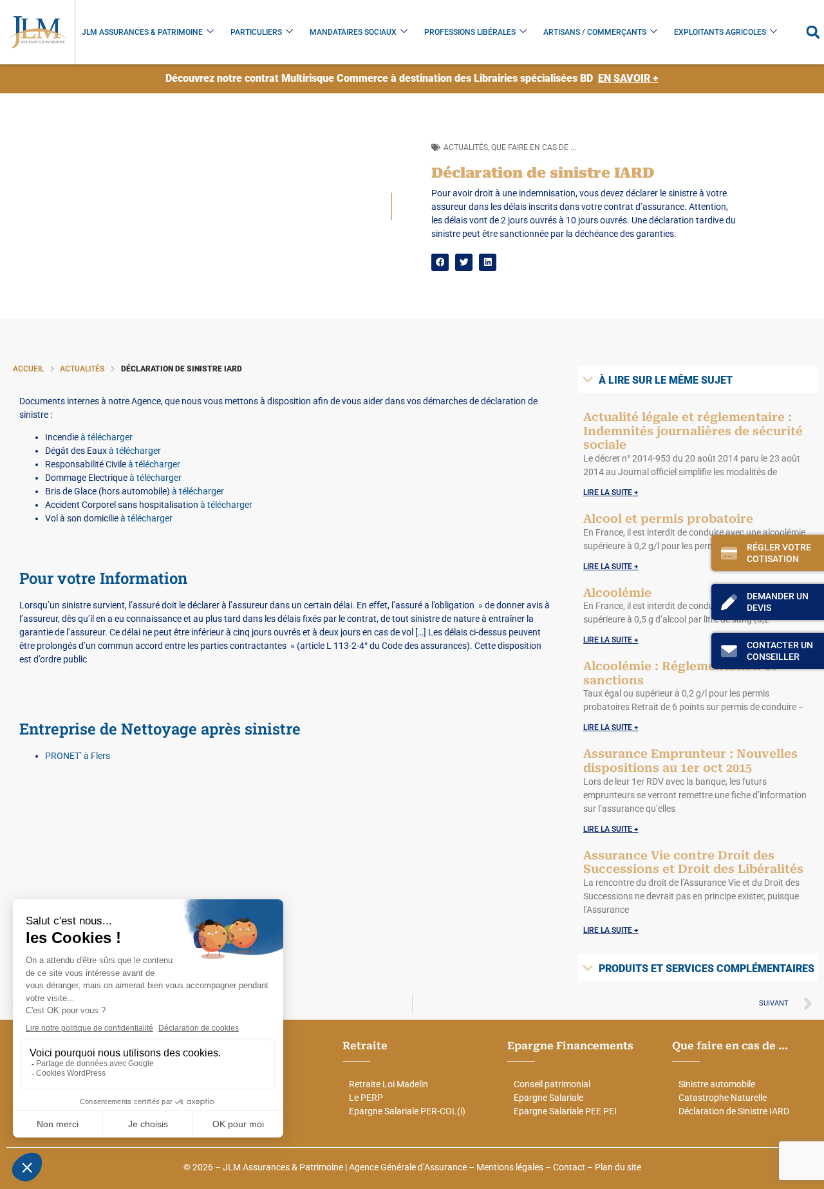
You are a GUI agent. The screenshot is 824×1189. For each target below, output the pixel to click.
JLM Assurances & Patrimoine (142, 32)
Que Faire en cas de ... (533, 147)
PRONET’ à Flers (77, 756)
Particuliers (256, 32)
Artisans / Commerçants (594, 32)
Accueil (28, 368)
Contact (569, 1167)
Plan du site (618, 1167)
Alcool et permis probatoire (668, 518)
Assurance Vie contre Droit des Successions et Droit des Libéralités (693, 862)
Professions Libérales (470, 32)
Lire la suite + (611, 492)
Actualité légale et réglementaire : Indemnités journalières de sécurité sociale (693, 430)
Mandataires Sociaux (353, 32)
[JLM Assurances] (37, 32)
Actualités (466, 147)
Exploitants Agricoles (720, 32)
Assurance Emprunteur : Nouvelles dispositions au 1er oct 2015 (690, 760)
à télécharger (106, 437)
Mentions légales (509, 1167)
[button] (812, 32)
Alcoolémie (617, 592)
